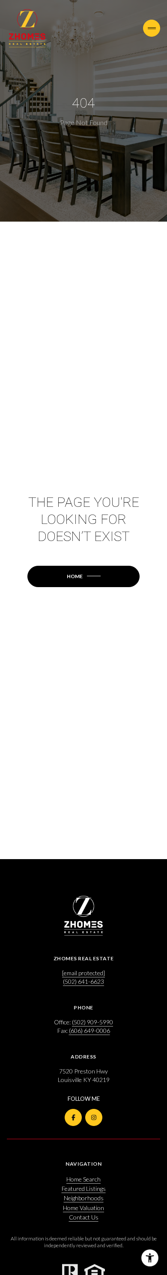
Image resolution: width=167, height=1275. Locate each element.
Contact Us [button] (83, 1217)
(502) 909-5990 (92, 1022)
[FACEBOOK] (73, 1117)
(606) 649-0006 (89, 1030)
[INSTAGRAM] (93, 1117)
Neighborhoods (84, 1198)
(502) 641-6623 (83, 981)
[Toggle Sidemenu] (151, 28)
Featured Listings (84, 1188)
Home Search (83, 1179)
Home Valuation (83, 1207)
